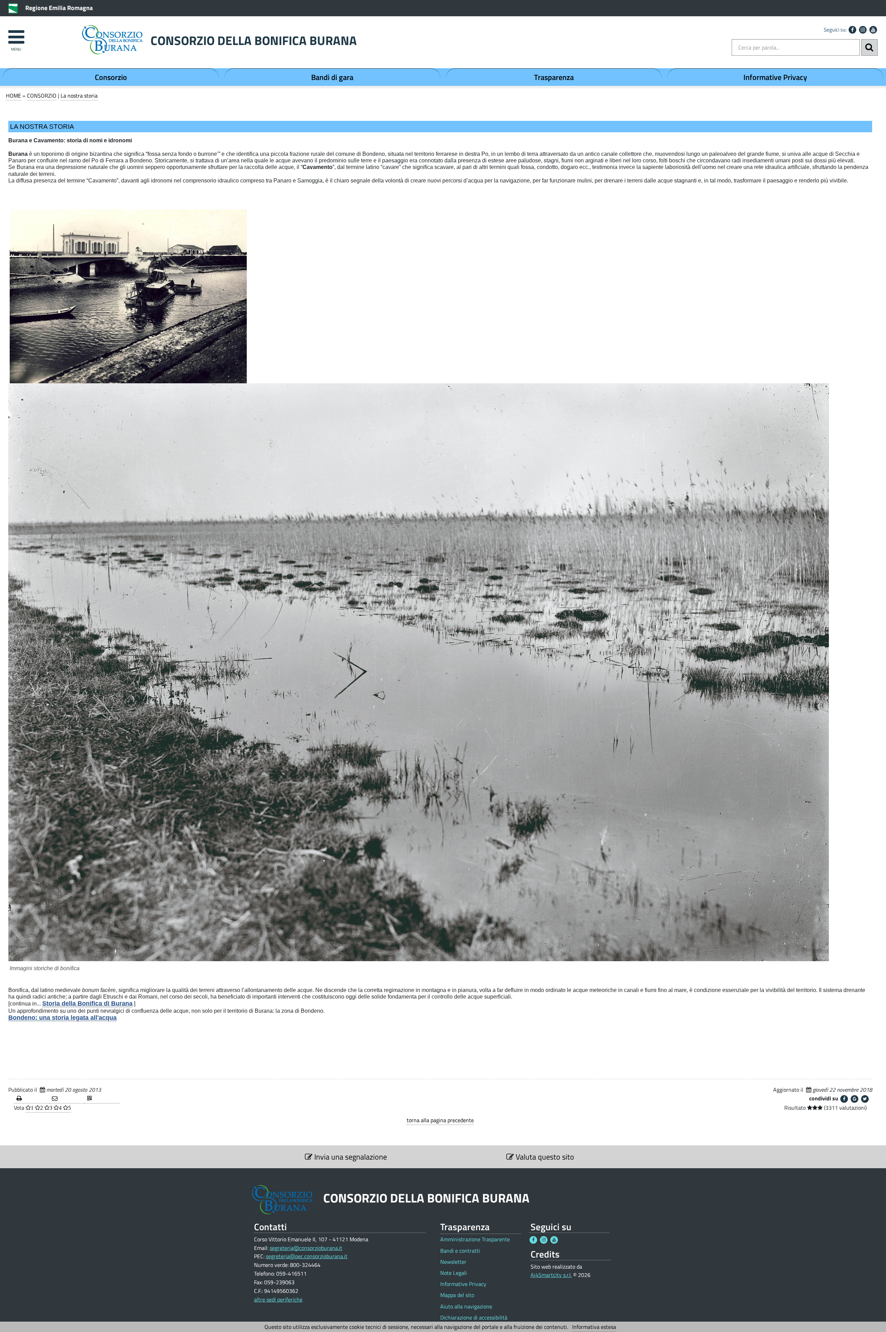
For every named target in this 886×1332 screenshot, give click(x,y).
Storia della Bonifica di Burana (87, 1003)
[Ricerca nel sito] (869, 47)
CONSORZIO (41, 95)
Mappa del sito (457, 1295)
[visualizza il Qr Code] (102, 1098)
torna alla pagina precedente (440, 1120)
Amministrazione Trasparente (475, 1239)
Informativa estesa (594, 1327)
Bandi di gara (332, 77)
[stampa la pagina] (31, 1098)
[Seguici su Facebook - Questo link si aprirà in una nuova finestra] (852, 30)
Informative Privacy (775, 77)
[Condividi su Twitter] (865, 1099)
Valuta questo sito (544, 1156)
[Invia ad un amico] (66, 1098)
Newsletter (453, 1262)
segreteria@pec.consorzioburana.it (306, 1256)
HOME (13, 95)
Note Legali (453, 1273)
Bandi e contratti (460, 1251)
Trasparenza (554, 77)
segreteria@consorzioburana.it (306, 1248)
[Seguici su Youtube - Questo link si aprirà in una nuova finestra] (873, 30)
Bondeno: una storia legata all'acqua (62, 1017)
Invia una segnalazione (350, 1156)
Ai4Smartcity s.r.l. (551, 1275)
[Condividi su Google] (854, 1099)
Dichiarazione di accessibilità (473, 1317)
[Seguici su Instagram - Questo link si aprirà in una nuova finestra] (863, 30)
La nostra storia (79, 95)
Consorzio (111, 77)
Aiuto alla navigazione (466, 1306)
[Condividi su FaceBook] (844, 1099)
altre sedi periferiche (278, 1299)
